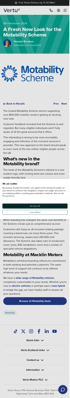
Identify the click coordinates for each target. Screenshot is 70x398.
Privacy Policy (11, 196)
